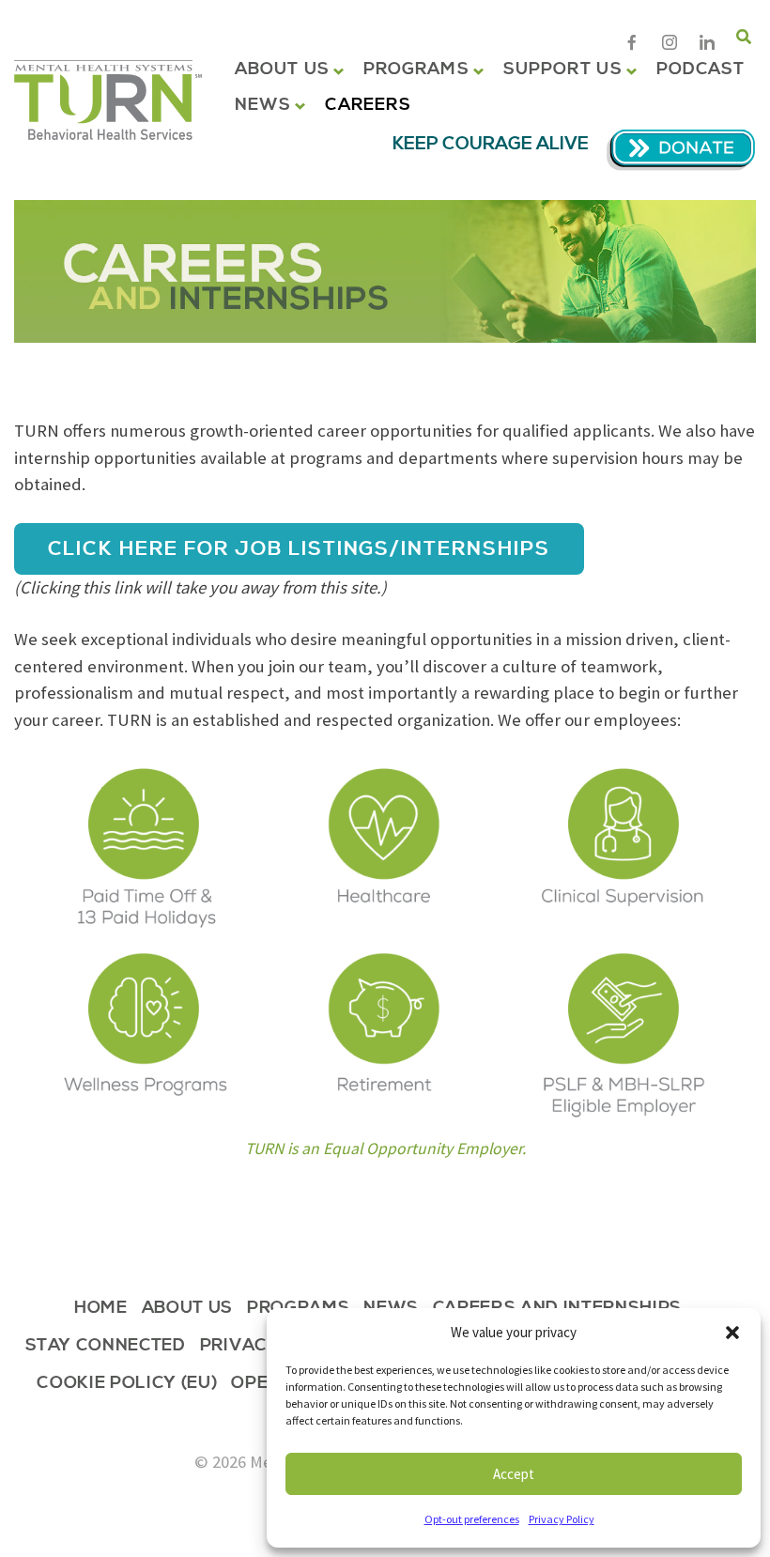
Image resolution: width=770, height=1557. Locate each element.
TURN (108, 100)
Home (101, 1309)
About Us (282, 69)
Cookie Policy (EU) (127, 1385)
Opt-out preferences (471, 1519)
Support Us (563, 69)
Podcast (701, 69)
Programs (416, 69)
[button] (732, 1332)
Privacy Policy (561, 1519)
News (263, 105)
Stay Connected (105, 1347)
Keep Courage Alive (491, 144)
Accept (513, 1474)
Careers (368, 105)
